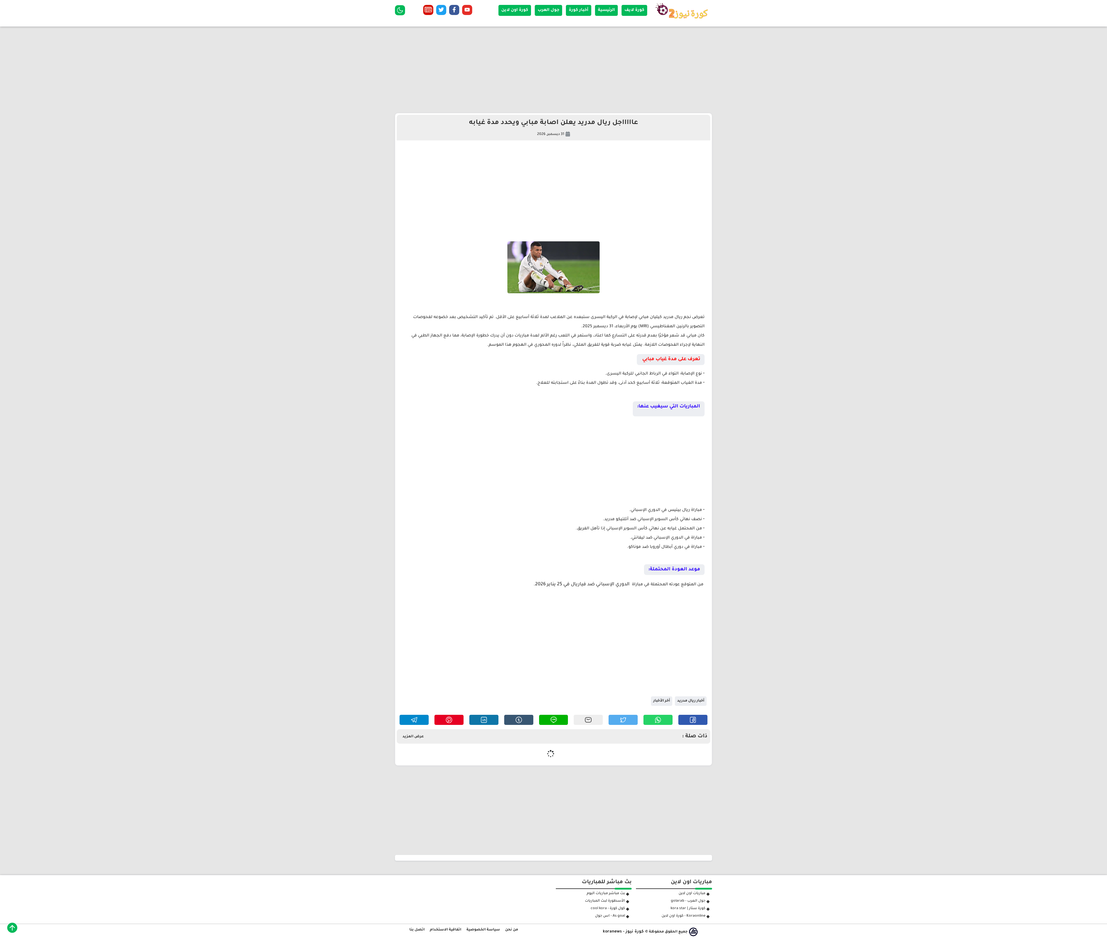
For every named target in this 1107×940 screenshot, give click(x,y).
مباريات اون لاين (692, 894)
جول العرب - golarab (688, 901)
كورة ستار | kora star (688, 909)
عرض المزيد (413, 737)
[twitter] (441, 11)
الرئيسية (606, 10)
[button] (692, 720)
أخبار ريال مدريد (690, 701)
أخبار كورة (578, 10)
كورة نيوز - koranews (623, 932)
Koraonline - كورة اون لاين (683, 916)
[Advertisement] (553, 69)
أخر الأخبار (661, 701)
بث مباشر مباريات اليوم (606, 894)
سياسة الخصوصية (483, 930)
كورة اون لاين (514, 10)
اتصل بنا (417, 930)
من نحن (511, 930)
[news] (428, 11)
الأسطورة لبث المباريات (605, 901)
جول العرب (548, 10)
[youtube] (467, 11)
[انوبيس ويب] (693, 932)
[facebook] (454, 11)
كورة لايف (634, 10)
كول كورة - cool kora (608, 909)
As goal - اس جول (610, 916)
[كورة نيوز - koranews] (683, 20)
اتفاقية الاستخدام (445, 930)
